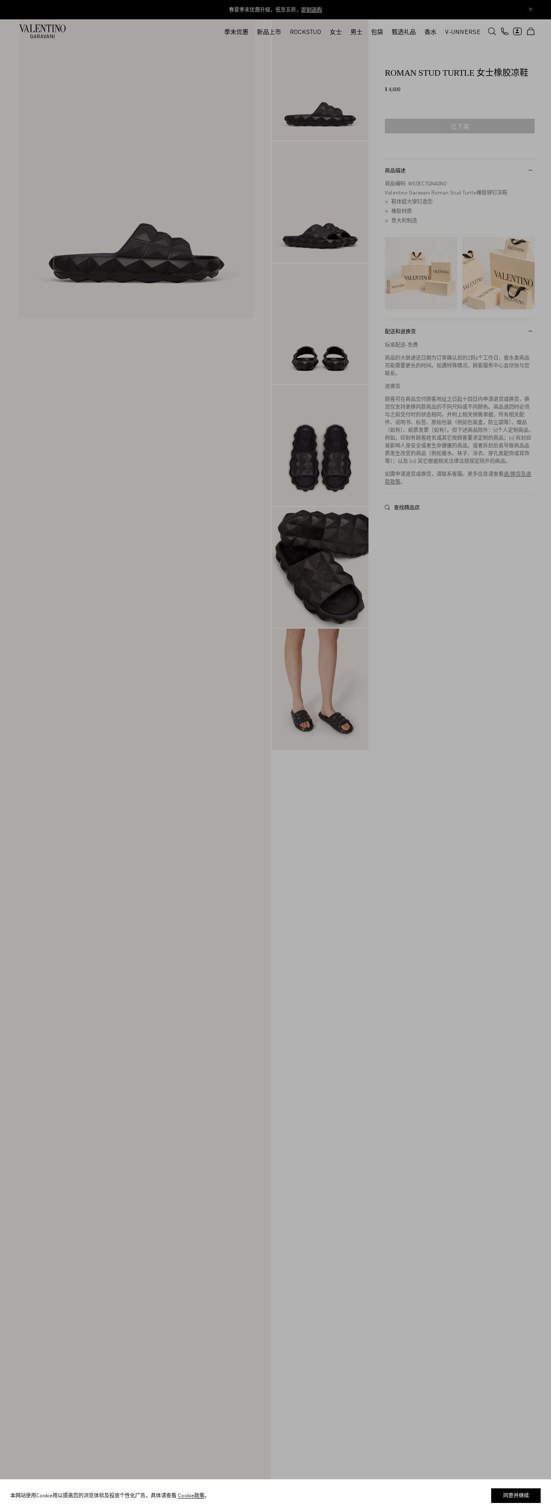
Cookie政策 (191, 1495)
